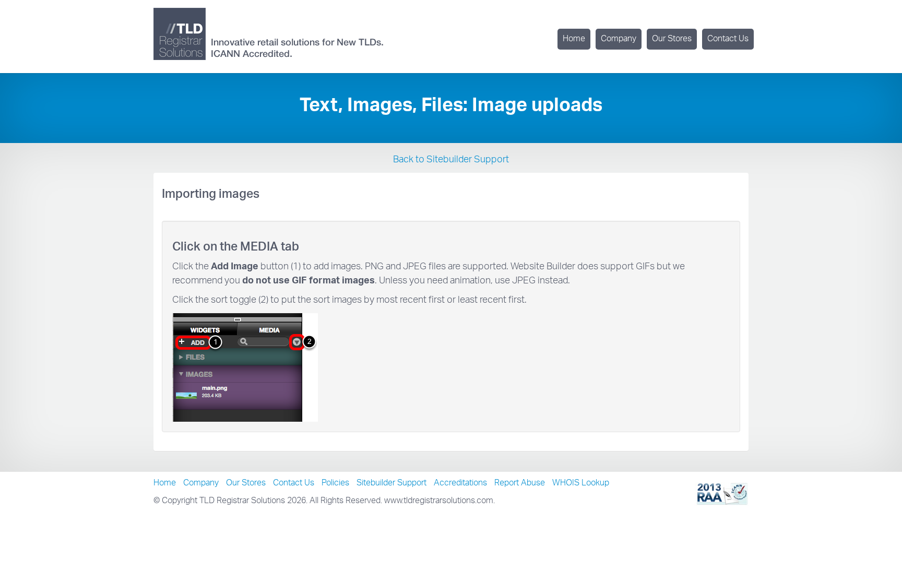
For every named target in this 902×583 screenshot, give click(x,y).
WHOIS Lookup (580, 483)
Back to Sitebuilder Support (451, 160)
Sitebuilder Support (391, 483)
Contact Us (728, 39)
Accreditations (460, 483)
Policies (335, 483)
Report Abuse (519, 483)
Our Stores (672, 39)
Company (618, 39)
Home (574, 39)
